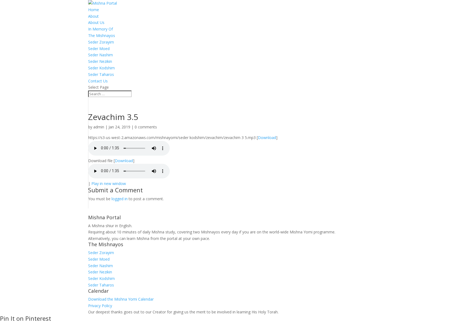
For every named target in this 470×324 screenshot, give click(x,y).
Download (267, 137)
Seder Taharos (101, 74)
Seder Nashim (100, 54)
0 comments (146, 126)
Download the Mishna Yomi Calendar (121, 299)
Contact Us (98, 81)
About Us (96, 22)
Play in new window (108, 183)
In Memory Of (100, 29)
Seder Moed (99, 48)
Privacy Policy (100, 305)
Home (93, 9)
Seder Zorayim (101, 42)
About (93, 16)
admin (98, 126)
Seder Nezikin (100, 61)
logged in (120, 198)
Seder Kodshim (101, 67)
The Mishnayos (101, 35)
